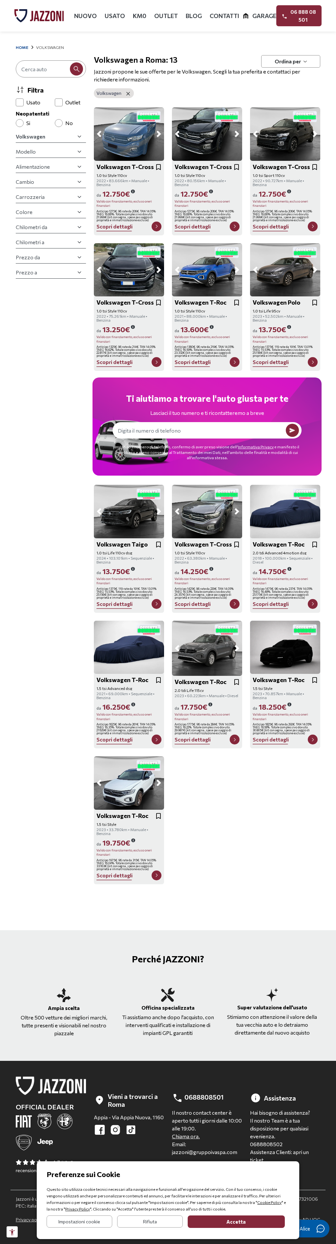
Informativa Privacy (256, 446)
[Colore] (51, 212)
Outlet (166, 15)
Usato (115, 15)
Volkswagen (109, 93)
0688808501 (203, 1097)
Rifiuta (150, 1221)
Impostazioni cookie (79, 1221)
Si (28, 123)
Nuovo (85, 15)
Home (22, 47)
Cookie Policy (269, 1202)
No (69, 123)
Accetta (236, 1222)
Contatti (224, 15)
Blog (194, 15)
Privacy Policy (77, 1209)
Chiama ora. (186, 1136)
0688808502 (266, 1144)
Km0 (139, 15)
